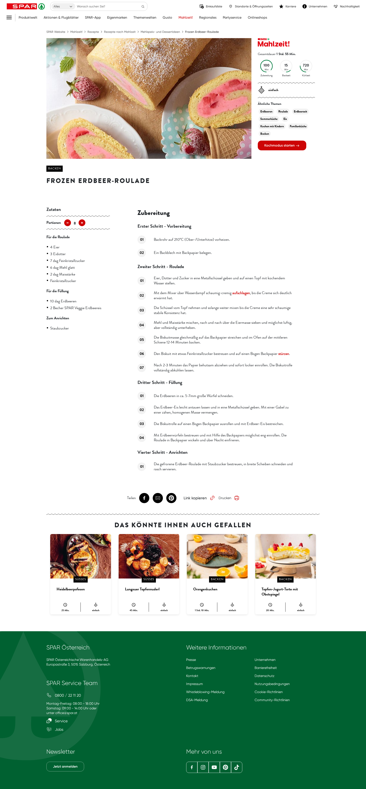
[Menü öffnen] (10, 17)
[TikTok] (236, 767)
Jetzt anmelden (65, 766)
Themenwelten (144, 17)
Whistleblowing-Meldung (205, 692)
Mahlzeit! (186, 17)
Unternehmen (265, 660)
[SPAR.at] (26, 6)
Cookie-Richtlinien (269, 692)
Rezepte (93, 31)
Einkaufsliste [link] (214, 6)
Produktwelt (28, 17)
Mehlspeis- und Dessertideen (160, 31)
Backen (54, 168)
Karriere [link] (291, 6)
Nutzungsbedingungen (272, 684)
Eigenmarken (117, 17)
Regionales (207, 17)
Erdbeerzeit (300, 111)
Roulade (283, 111)
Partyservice (232, 17)
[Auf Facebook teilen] (144, 498)
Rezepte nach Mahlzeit (120, 31)
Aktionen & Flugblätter (61, 17)
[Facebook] (191, 767)
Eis (285, 119)
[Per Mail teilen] (158, 498)
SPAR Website (55, 31)
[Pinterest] (225, 767)
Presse (191, 660)
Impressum (194, 684)
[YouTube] (214, 767)
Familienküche (298, 126)
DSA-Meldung (197, 700)
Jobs (58, 729)
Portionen (53, 222)
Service (61, 721)
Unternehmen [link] (318, 6)
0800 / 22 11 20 (67, 695)
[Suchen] (143, 6)
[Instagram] (203, 767)
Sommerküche (268, 119)
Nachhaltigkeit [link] (350, 6)
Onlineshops (257, 17)
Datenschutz (264, 676)
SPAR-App (93, 17)
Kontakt (192, 676)
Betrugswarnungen (200, 668)
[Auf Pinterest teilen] (171, 498)
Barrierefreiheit (266, 668)
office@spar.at (66, 713)
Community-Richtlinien (272, 700)
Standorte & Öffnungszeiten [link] (254, 6)
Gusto (167, 17)
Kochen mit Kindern (272, 126)
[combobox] (63, 6)
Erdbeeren (266, 111)
